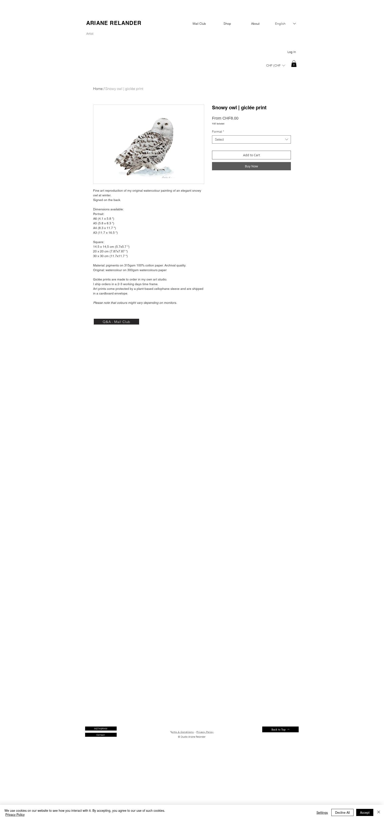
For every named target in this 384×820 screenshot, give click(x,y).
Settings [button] (322, 812)
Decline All (342, 812)
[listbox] (275, 65)
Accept (365, 812)
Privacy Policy (205, 732)
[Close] (378, 812)
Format (218, 132)
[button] (275, 65)
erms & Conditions (183, 732)
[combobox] (251, 139)
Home (98, 88)
